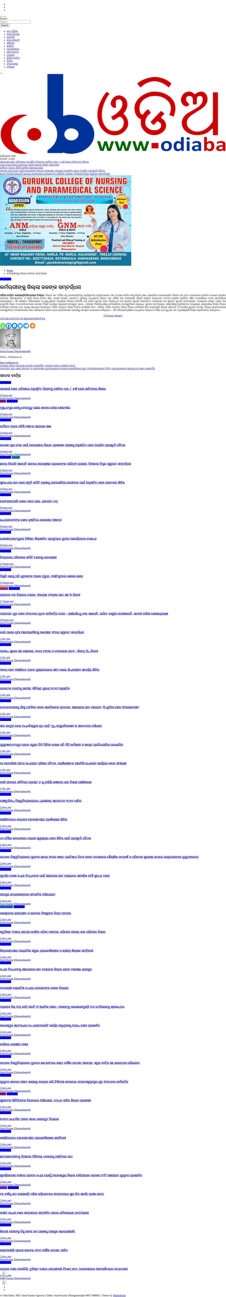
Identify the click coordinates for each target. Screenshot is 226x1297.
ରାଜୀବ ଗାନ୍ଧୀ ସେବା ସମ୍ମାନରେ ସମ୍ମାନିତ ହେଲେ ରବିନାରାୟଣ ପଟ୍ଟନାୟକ (44, 1212)
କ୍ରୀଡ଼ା (10, 46)
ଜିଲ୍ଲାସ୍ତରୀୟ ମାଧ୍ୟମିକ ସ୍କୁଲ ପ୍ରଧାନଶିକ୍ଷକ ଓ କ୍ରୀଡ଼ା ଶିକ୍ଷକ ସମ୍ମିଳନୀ (46, 950)
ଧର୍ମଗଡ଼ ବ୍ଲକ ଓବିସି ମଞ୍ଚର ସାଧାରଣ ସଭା (25, 426)
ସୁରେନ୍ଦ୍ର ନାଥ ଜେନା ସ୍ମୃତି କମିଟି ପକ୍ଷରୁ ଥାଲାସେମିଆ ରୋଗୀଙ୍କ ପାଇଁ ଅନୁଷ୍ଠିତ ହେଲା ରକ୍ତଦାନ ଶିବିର (62, 482)
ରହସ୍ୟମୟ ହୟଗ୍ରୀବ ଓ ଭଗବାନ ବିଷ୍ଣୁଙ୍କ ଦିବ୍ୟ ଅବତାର (35, 913)
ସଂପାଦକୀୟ (12, 63)
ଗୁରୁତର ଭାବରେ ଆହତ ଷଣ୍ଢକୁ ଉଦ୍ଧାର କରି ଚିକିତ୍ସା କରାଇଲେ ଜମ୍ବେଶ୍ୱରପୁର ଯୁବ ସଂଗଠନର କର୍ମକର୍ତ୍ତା (64, 1081)
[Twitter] (20, 326)
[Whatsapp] (3, 326)
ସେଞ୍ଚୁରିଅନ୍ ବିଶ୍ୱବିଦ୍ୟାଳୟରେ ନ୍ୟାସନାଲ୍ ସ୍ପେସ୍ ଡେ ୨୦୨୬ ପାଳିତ (41, 800)
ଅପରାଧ (11, 54)
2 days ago (5, 807)
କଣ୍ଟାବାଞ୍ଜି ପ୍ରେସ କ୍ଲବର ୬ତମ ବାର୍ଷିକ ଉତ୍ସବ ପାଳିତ (34, 1250)
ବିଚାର (10, 60)
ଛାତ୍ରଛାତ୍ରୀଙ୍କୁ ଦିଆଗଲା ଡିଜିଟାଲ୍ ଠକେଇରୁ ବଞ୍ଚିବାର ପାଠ (36, 1156)
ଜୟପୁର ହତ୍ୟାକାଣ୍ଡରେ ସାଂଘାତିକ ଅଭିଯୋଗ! (27, 894)
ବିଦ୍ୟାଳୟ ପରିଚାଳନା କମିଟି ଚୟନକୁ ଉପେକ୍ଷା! (28, 557)
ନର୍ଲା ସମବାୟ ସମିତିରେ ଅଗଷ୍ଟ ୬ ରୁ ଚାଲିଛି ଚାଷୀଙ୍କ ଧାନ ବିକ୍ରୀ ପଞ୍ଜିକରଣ (45, 782)
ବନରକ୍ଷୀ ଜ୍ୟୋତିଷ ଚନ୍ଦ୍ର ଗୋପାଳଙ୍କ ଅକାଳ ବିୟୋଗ (34, 988)
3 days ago (5, 1069)
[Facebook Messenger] (14, 326)
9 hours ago (6, 507)
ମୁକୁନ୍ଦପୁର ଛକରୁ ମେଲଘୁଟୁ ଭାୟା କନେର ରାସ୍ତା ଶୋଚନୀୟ (35, 407)
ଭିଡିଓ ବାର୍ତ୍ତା (13, 57)
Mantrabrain (119, 1295)
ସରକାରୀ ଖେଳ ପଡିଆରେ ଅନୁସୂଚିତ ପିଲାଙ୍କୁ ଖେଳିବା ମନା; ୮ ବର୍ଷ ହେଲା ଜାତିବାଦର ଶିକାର (53, 389)
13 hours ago (7, 563)
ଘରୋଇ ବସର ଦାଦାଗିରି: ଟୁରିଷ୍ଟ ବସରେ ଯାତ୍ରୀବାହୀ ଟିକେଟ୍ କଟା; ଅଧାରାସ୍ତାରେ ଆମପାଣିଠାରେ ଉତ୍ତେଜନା (64, 1269)
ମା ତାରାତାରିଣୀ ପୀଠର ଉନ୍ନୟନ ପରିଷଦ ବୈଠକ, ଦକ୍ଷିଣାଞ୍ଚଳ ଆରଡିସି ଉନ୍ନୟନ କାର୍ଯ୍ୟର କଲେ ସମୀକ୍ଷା (63, 763)
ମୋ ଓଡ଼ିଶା (12, 31)
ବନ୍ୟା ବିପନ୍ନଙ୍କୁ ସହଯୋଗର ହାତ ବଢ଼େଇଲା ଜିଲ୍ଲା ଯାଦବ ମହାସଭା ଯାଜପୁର (46, 969)
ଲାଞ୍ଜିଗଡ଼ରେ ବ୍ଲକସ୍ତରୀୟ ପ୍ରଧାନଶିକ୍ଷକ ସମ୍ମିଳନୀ (33, 1138)
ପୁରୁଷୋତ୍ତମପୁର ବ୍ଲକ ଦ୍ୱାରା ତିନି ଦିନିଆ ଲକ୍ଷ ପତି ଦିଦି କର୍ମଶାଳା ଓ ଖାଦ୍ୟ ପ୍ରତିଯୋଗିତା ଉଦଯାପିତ (61, 744)
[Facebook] (9, 326)
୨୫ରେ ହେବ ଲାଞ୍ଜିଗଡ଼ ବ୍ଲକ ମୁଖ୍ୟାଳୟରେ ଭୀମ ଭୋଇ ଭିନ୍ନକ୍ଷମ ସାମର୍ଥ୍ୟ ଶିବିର (49, 669)
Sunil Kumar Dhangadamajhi (15, 351)
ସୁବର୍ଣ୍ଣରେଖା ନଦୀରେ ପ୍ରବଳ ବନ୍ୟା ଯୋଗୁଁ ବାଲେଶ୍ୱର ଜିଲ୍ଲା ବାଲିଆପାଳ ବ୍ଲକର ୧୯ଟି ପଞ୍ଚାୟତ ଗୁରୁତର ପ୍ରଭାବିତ (71, 1175)
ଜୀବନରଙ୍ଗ (13, 52)
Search (3, 18)
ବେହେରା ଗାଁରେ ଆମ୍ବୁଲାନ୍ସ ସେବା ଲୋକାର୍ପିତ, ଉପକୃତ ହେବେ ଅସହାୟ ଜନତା (37, 365)
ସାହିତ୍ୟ (10, 43)
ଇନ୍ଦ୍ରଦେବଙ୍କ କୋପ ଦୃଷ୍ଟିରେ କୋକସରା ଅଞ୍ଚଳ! (31, 520)
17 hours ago (7, 601)
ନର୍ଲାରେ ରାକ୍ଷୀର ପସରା (14, 1044)
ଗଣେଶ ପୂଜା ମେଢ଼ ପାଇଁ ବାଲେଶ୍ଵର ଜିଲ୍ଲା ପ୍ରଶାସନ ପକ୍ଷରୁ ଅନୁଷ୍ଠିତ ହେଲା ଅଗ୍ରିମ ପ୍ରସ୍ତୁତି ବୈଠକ (62, 445)
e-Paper (11, 66)
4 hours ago (6, 395)
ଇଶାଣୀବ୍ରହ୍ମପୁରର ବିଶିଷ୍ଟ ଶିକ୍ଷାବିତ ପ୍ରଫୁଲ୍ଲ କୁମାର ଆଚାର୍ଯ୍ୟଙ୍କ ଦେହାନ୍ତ (48, 538)
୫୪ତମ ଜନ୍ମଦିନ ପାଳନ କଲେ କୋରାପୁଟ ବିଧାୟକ (29, 1119)
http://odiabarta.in (9, 362)
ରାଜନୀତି (11, 37)
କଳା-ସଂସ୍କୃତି (13, 40)
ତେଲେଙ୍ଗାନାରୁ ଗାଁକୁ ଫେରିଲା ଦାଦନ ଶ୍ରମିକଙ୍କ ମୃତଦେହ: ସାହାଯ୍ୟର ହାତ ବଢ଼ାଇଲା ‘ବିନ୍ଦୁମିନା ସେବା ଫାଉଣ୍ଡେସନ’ (70, 707)
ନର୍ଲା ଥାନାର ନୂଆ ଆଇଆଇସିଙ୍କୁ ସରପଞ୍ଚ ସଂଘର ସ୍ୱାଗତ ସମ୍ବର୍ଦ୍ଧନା (42, 632)
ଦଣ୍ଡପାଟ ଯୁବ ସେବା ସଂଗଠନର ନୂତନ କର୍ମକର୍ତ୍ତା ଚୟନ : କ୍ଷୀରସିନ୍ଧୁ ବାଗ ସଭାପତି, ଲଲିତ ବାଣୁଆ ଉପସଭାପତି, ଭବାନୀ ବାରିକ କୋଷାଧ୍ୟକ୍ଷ (84, 613)
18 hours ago (7, 619)
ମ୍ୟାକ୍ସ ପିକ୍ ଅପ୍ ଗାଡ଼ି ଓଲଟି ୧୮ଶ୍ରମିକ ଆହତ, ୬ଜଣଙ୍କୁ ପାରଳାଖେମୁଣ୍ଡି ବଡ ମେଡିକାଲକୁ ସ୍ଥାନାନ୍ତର (62, 1006)
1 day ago (5, 638)
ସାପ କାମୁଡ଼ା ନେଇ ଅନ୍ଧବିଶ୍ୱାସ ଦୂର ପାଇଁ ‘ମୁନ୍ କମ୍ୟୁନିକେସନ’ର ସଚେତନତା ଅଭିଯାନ (51, 726)
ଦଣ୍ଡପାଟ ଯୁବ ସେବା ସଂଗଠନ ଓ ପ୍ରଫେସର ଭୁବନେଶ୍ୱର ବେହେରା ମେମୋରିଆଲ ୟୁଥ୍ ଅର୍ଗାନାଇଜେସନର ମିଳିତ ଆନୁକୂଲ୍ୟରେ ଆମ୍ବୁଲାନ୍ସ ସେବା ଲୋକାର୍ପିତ (77, 368)
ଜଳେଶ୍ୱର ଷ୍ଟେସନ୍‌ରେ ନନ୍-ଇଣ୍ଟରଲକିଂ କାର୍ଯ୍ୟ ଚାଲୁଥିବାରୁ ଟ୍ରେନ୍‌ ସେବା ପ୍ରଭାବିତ (50, 1025)
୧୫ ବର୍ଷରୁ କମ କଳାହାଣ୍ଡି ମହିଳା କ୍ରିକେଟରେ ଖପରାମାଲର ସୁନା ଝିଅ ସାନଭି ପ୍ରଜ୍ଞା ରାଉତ (52, 1194)
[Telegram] (26, 326)
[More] (32, 326)
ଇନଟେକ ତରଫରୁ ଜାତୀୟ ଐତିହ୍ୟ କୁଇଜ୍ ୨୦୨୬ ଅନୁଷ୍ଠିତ (35, 688)
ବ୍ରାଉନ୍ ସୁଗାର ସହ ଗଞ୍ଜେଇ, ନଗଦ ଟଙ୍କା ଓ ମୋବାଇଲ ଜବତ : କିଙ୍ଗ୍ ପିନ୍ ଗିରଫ (49, 651)
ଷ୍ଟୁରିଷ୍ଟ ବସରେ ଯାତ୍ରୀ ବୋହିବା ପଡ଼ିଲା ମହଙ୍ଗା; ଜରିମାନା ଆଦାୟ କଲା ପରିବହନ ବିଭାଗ (53, 932)
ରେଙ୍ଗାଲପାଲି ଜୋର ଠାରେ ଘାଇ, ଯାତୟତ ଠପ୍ (29, 501)
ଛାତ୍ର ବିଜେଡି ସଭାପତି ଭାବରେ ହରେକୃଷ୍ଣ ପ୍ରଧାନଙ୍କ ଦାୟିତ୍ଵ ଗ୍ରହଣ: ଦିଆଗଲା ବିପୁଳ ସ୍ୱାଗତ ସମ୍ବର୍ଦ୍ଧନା (65, 463)
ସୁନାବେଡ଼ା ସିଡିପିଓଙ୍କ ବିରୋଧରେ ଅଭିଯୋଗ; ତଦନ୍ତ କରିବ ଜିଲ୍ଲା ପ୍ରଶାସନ (45, 1100)
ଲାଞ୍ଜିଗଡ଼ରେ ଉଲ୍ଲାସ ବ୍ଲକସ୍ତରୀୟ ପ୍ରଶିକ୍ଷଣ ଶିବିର (33, 819)
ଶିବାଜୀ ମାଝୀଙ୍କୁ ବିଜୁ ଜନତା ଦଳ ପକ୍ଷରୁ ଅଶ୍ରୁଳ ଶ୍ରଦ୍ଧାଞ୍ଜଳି (38, 1231)
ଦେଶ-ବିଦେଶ (13, 34)
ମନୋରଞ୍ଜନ (13, 49)
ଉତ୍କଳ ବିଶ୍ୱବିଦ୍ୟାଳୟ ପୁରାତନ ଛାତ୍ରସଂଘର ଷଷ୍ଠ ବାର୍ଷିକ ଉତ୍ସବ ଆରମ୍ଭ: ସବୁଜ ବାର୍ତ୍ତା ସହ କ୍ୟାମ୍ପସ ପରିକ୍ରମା (70, 1063)
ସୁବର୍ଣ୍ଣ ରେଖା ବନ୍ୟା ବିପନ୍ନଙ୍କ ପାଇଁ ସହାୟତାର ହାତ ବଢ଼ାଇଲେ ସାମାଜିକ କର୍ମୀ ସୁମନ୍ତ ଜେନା (55, 875)
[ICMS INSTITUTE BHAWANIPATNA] (22, 318)
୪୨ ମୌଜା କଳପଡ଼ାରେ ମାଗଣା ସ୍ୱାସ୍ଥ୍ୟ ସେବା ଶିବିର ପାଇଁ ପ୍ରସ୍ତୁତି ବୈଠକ (45, 838)
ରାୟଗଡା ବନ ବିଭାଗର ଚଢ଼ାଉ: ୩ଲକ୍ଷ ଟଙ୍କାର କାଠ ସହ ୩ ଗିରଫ (40, 595)
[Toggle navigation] (1, 16)
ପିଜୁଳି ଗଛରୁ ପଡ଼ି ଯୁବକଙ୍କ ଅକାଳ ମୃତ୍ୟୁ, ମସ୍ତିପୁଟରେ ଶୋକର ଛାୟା (41, 576)
